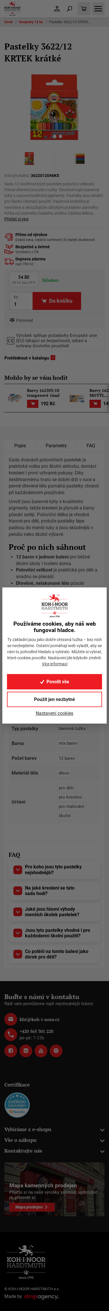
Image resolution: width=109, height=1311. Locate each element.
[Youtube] (41, 1051)
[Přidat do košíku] (32, 404)
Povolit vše (58, 681)
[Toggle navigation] (69, 8)
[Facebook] (10, 1051)
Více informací (54, 664)
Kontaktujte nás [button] (23, 1150)
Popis (20, 445)
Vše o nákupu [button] (20, 1140)
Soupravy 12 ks (31, 22)
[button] (49, 137)
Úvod (8, 22)
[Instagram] (56, 1051)
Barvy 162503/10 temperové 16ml (43, 393)
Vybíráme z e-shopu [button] (27, 1129)
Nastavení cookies (54, 713)
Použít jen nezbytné (54, 699)
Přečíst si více (16, 219)
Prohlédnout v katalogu (26, 358)
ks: (16, 297)
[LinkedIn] (25, 1051)
